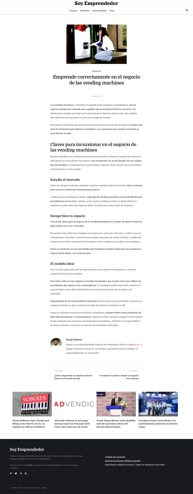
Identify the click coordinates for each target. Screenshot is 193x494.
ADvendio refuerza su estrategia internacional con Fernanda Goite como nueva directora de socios (72, 423)
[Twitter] (16, 473)
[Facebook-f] (11, 473)
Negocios (96, 71)
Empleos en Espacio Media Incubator (123, 461)
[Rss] (26, 473)
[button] (187, 10)
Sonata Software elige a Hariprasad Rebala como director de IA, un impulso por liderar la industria (30, 423)
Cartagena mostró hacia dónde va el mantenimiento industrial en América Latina (158, 423)
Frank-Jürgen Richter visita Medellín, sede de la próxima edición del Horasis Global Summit (116, 423)
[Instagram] (21, 473)
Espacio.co (134, 344)
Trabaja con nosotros (115, 457)
